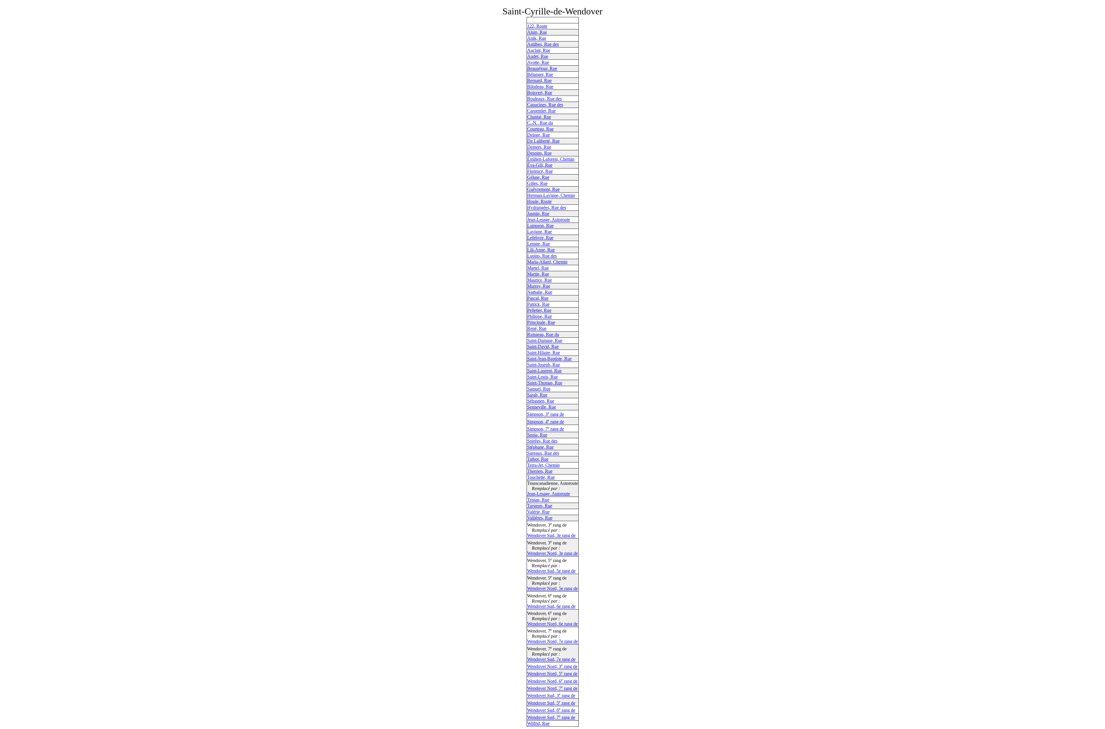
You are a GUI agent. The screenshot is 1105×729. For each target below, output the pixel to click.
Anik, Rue (536, 38)
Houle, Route (539, 201)
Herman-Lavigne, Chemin (551, 195)
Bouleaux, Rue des (544, 98)
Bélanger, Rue (540, 74)
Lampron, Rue (540, 225)
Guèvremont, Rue (543, 189)
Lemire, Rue (538, 243)
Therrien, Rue (539, 471)
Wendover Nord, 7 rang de (552, 688)
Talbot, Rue (537, 459)
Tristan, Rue (538, 499)
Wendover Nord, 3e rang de (552, 553)
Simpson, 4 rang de (545, 421)
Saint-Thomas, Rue (544, 382)
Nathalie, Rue (539, 292)
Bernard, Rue (539, 80)
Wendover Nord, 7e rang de (552, 641)
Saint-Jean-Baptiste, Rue (549, 358)
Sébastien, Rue (540, 400)
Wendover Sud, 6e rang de (551, 606)
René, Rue (536, 328)
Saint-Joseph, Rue (543, 364)
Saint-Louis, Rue (542, 376)
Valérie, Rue (538, 511)
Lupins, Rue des (542, 255)
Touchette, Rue (541, 477)
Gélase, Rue (538, 177)
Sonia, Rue (537, 434)
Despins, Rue (539, 153)
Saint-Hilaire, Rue (543, 352)
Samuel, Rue (538, 388)
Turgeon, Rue (539, 505)
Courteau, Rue (540, 128)
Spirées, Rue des (542, 440)
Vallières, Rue (539, 517)
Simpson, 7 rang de (545, 428)
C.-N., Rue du (540, 122)
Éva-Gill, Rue (539, 165)
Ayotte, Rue (538, 62)
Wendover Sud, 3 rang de (551, 695)
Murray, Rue (538, 286)
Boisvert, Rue (539, 92)
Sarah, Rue (537, 394)
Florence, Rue (540, 171)
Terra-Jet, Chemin (543, 465)
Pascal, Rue (537, 298)
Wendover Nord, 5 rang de (552, 673)
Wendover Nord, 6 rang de (552, 681)
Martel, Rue (538, 267)
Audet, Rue (537, 56)
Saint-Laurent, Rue (544, 370)
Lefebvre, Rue (540, 237)
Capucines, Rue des (545, 104)
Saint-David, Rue (543, 346)
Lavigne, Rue (539, 231)
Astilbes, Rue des (543, 44)
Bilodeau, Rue (540, 86)
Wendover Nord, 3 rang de (552, 666)
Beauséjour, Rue (542, 68)
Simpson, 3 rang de (545, 414)
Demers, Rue (539, 147)
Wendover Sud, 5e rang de (551, 570)
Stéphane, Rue (540, 447)
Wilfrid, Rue (538, 723)
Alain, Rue (537, 32)
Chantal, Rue (539, 116)
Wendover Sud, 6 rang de (551, 710)
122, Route (537, 26)
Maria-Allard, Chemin (547, 261)
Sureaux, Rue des (543, 453)
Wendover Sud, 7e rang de (551, 659)
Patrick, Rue (538, 304)
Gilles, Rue (537, 183)
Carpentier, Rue (541, 110)
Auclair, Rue (538, 50)
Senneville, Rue (541, 407)
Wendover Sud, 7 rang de (551, 717)
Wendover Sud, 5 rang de (551, 702)
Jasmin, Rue (538, 213)
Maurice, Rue (539, 280)
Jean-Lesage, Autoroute (548, 219)
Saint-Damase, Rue (544, 340)
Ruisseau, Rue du (543, 334)
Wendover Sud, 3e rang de (551, 535)
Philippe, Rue (539, 316)
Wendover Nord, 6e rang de (552, 623)
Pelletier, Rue (539, 310)
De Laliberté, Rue (543, 140)
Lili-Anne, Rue (541, 249)
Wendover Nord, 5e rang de (552, 588)
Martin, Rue (538, 274)
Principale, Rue (541, 322)
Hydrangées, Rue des (546, 207)
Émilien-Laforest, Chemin (550, 159)
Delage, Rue (538, 134)
